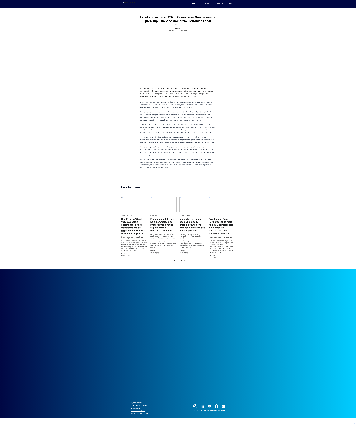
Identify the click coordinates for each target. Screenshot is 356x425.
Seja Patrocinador (137, 403)
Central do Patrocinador (139, 405)
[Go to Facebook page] (216, 406)
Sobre (231, 4)
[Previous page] (168, 260)
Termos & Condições (138, 411)
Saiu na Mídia (135, 408)
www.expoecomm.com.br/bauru (151, 140)
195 (185, 260)
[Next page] (188, 260)
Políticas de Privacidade (139, 413)
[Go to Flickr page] (223, 406)
